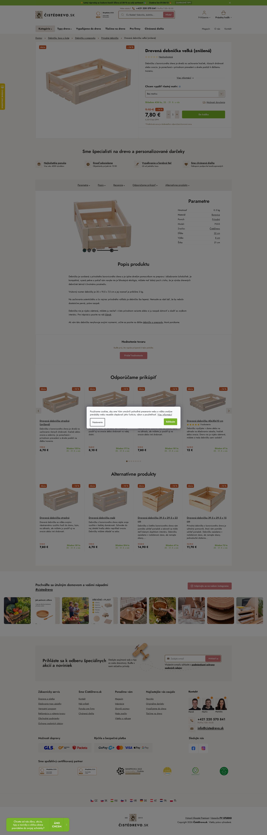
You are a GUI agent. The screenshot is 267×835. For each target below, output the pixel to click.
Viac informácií (165, 414)
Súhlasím (170, 421)
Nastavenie (97, 422)
